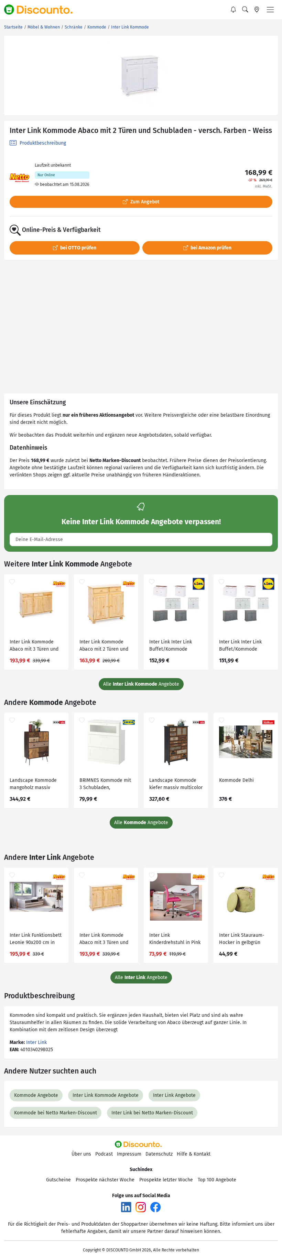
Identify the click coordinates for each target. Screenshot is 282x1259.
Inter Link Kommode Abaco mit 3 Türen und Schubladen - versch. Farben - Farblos (34, 646)
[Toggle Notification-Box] (233, 9)
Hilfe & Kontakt (193, 1154)
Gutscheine (58, 1180)
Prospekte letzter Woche (166, 1180)
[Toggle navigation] (270, 9)
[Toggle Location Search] (257, 9)
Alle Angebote (141, 684)
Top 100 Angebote (217, 1180)
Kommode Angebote (36, 1095)
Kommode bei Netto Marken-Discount (55, 1113)
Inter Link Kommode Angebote (106, 1095)
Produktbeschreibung (42, 143)
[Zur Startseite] (42, 9)
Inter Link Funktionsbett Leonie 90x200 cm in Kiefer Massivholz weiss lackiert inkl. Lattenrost (36, 939)
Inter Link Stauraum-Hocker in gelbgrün (241, 938)
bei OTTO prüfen (77, 248)
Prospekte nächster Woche (105, 1180)
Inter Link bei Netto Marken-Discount (152, 1113)
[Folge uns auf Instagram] (140, 1207)
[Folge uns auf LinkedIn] (126, 1207)
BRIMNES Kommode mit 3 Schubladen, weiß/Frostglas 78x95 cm (105, 784)
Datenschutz (159, 1154)
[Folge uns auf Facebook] (155, 1207)
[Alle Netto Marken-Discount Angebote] (19, 178)
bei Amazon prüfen (210, 248)
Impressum (129, 1154)
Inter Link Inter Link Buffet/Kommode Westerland (170, 646)
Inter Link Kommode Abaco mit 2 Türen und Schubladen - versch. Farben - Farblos (103, 646)
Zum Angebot (144, 202)
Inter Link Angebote (174, 1095)
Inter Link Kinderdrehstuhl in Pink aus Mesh (174, 939)
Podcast (104, 1154)
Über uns (81, 1154)
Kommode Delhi (236, 780)
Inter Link (36, 1042)
